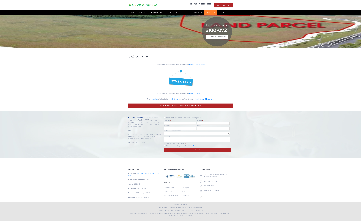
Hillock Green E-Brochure (204, 99)
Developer (142, 12)
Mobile (167, 126)
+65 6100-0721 (209, 186)
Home (132, 12)
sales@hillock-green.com (212, 190)
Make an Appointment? (173, 131)
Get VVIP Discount (223, 5)
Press (185, 12)
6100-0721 (217, 30)
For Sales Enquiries (217, 25)
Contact (222, 12)
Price (183, 191)
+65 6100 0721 (199, 210)
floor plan (154, 99)
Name (200, 121)
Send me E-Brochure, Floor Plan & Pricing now (183, 118)
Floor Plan (168, 191)
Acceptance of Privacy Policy (175, 143)
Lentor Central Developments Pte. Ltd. (180, 210)
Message (167, 136)
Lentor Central (172, 12)
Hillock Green (156, 12)
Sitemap (176, 204)
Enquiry (167, 121)
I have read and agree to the (181, 146)
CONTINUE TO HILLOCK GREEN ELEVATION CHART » (180, 106)
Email (199, 126)
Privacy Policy (192, 146)
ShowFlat (209, 12)
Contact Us (185, 195)
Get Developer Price (218, 37)
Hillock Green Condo (197, 65)
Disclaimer (183, 204)
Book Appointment (171, 195)
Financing (196, 12)
